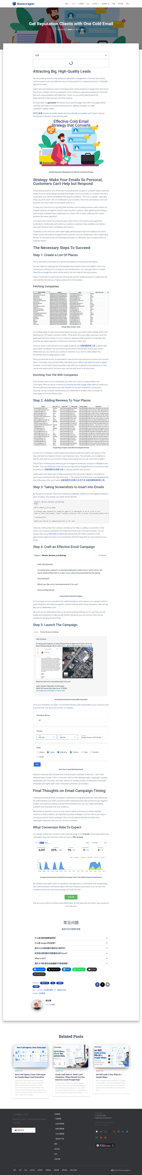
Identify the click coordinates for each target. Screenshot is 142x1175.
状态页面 (57, 1159)
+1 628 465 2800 (100, 1115)
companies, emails (77, 494)
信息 (53, 983)
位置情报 (58, 1118)
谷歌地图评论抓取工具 (53, 469)
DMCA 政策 (73, 1170)
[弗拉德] (37, 1004)
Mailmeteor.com (49, 607)
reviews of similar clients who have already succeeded (65, 113)
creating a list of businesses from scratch (64, 266)
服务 (66, 4)
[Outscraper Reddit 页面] (101, 1131)
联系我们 (40, 1170)
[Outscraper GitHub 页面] (96, 1131)
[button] (68, 4)
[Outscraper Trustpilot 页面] (123, 1131)
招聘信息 (48, 1170)
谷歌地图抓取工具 (87, 346)
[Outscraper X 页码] (110, 1131)
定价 (88, 4)
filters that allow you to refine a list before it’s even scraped (83, 362)
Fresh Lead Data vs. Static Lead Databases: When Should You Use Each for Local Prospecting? (70, 1077)
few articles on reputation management (70, 78)
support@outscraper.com (103, 1118)
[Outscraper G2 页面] (101, 1137)
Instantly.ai (73, 601)
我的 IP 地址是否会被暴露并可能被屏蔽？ (52, 963)
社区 (20, 1170)
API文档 (57, 1149)
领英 (53, 1004)
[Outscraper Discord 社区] (118, 1131)
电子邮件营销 (48, 990)
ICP (45, 335)
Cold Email (39, 990)
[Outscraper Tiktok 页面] (127, 1131)
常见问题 (120, 4)
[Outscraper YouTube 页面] (114, 1131)
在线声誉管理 (59, 1124)
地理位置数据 (59, 1129)
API (73, 4)
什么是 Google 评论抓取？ (45, 943)
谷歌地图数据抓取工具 (95, 480)
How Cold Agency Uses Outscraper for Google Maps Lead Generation (30, 1075)
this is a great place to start (54, 355)
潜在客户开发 (45, 983)
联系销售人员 (105, 4)
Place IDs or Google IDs (42, 272)
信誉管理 (60, 983)
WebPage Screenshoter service (60, 534)
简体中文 (20, 1130)
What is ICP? (40, 958)
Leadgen (35, 993)
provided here (99, 477)
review (103, 494)
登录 (127, 4)
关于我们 (95, 4)
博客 (113, 4)
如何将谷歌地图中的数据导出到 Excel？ (51, 953)
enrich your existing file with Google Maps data (77, 384)
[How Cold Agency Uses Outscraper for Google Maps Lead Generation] (30, 1056)
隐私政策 (56, 1170)
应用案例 (81, 4)
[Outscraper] (23, 3)
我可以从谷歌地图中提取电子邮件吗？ (50, 948)
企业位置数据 (59, 1134)
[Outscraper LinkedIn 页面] (105, 1131)
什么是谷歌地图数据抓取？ (46, 938)
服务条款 (64, 1170)
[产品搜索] (105, 1137)
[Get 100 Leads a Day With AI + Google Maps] (111, 1056)
